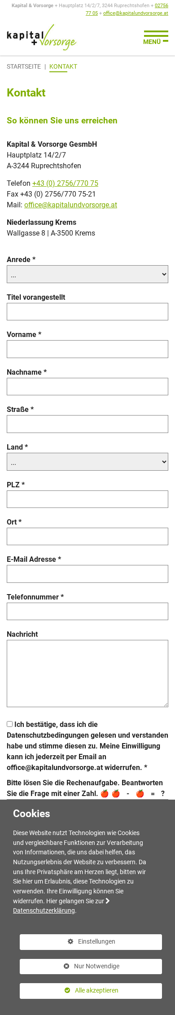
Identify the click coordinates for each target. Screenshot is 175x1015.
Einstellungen (67, 944)
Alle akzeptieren (69, 990)
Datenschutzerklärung (44, 910)
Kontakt (63, 66)
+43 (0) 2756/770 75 (65, 183)
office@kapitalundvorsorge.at (135, 13)
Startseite (24, 66)
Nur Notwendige (69, 968)
